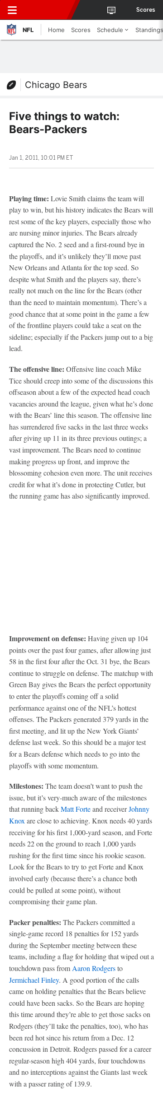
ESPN (48, 10)
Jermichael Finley (34, 980)
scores (145, 10)
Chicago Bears (56, 84)
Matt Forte (76, 809)
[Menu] (12, 10)
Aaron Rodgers (93, 968)
